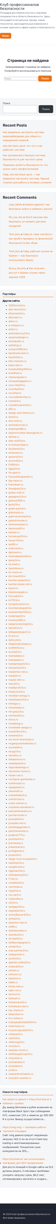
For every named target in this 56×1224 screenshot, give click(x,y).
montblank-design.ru (20, 727)
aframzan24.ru (17, 313)
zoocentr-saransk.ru (20, 1077)
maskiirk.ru (15, 675)
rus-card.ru (15, 894)
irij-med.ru (14, 564)
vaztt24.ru (14, 1038)
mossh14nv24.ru (18, 731)
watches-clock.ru (18, 1050)
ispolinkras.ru (16, 568)
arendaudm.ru (16, 341)
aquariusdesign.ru (18, 337)
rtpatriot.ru (15, 890)
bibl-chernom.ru (17, 361)
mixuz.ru (13, 719)
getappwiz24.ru (17, 496)
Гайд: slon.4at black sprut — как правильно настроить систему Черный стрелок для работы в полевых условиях (27, 178)
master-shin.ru (16, 679)
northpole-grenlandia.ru (22, 779)
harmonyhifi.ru (17, 528)
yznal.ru (13, 1069)
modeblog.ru (16, 723)
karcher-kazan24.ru (19, 580)
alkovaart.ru (15, 317)
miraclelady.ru (16, 707)
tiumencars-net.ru (18, 1006)
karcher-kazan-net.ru (20, 584)
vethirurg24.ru (16, 1042)
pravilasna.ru (16, 843)
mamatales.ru (16, 659)
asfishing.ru (15, 345)
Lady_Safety (16, 204)
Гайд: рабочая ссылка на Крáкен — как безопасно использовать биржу (31, 255)
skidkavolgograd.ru (19, 942)
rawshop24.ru (16, 862)
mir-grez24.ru (16, 711)
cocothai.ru (15, 392)
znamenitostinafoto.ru (21, 1073)
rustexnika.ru (16, 898)
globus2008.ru (17, 500)
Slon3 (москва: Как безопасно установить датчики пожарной (28, 221)
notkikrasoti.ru (17, 783)
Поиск (6, 103)
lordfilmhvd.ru (16, 647)
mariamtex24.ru (17, 667)
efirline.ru (14, 436)
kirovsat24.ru (16, 596)
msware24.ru (16, 735)
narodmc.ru (15, 755)
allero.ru (13, 321)
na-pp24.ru (15, 751)
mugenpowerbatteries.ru (22, 743)
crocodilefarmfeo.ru (20, 396)
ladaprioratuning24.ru (21, 623)
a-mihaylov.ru (16, 325)
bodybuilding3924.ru (20, 369)
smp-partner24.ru (18, 950)
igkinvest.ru (15, 552)
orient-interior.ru (18, 803)
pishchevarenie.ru (18, 830)
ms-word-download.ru (21, 739)
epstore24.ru (16, 456)
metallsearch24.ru (19, 699)
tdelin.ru (13, 982)
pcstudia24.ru (16, 819)
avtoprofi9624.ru (18, 349)
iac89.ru (13, 544)
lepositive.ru (15, 627)
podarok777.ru (17, 835)
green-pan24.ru (17, 508)
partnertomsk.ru (18, 815)
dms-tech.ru (15, 420)
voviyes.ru (14, 1045)
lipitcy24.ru (15, 639)
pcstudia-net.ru (17, 823)
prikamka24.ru (17, 846)
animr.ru (13, 329)
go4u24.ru (14, 504)
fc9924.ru (14, 464)
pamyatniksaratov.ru (20, 811)
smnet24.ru (15, 946)
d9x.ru (12, 408)
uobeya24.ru (16, 1034)
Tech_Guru (14, 234)
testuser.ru (14, 998)
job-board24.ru (17, 576)
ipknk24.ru (14, 560)
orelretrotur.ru (16, 799)
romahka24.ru (16, 882)
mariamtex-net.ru (18, 671)
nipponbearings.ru (19, 767)
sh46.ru (13, 926)
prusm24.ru (15, 854)
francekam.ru (16, 484)
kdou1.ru (13, 588)
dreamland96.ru (17, 428)
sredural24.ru (16, 966)
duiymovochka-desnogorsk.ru (25, 432)
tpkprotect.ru (16, 1014)
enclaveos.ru (16, 452)
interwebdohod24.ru (20, 556)
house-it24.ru (16, 540)
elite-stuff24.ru (17, 440)
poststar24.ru (16, 838)
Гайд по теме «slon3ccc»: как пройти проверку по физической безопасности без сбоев (31, 238)
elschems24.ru (17, 448)
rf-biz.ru (13, 878)
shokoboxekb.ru (18, 930)
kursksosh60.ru (17, 620)
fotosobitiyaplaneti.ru (21, 476)
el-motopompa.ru (18, 444)
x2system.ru (15, 1058)
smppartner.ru (16, 954)
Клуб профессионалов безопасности (19, 6)
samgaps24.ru (16, 906)
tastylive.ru (15, 978)
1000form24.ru (17, 305)
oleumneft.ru (16, 791)
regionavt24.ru (17, 870)
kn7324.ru (14, 600)
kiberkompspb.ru (18, 592)
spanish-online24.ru (19, 962)
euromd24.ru (16, 460)
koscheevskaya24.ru (20, 607)
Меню (5, 35)
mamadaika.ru (16, 655)
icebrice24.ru (16, 548)
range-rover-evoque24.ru (23, 858)
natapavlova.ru (17, 759)
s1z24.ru (13, 902)
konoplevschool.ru (19, 604)
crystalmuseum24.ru (20, 404)
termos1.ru (14, 994)
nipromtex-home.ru (19, 771)
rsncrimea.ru (15, 886)
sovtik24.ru (15, 958)
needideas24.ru (17, 763)
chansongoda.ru (18, 377)
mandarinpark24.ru (19, 663)
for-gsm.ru (14, 472)
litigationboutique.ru (20, 643)
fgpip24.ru (14, 468)
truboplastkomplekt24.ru (22, 1022)
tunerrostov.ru (16, 1026)
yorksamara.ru (17, 1061)
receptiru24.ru (16, 866)
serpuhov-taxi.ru (18, 922)
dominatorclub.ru (18, 424)
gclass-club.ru (16, 492)
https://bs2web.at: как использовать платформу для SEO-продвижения (24, 1160)
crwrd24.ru (15, 400)
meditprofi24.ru (17, 687)
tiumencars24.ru (18, 1002)
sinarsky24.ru (16, 934)
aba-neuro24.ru (17, 309)
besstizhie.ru (16, 357)
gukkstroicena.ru (18, 520)
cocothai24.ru (16, 388)
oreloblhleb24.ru (18, 795)
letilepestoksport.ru (20, 631)
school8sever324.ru (20, 914)
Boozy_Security (17, 268)
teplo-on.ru (15, 990)
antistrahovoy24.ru (19, 333)
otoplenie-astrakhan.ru (21, 807)
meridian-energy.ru (19, 695)
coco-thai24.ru (17, 385)
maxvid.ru (14, 683)
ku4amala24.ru (17, 615)
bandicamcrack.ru (19, 353)
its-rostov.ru (15, 572)
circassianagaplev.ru (20, 380)
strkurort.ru (15, 974)
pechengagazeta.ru (19, 827)
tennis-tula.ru (16, 986)
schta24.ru (14, 918)
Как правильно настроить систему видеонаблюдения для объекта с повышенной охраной (23, 136)
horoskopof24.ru (18, 536)
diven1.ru (13, 416)
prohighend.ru (16, 850)
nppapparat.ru (16, 787)
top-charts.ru (16, 1010)
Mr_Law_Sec (16, 217)
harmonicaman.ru (18, 524)
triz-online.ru (16, 1018)
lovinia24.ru (15, 651)
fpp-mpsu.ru (15, 480)
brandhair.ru (15, 373)
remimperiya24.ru (18, 874)
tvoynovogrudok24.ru (21, 1030)
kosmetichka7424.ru (20, 612)
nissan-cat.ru (16, 775)
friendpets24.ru (17, 488)
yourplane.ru (16, 1065)
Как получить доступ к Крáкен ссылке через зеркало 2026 (27, 273)
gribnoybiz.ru (16, 512)
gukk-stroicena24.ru (20, 516)
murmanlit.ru (16, 747)
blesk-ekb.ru (15, 365)
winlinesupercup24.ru (20, 1053)
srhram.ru (14, 970)
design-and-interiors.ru (21, 412)
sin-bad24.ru (16, 938)
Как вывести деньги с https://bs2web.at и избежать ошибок (27, 1101)
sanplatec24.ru (17, 910)
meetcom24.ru (17, 691)
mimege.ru (14, 703)
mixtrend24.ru (16, 715)
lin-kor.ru (14, 635)
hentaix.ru (14, 532)
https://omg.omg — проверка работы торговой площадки (24, 1129)
